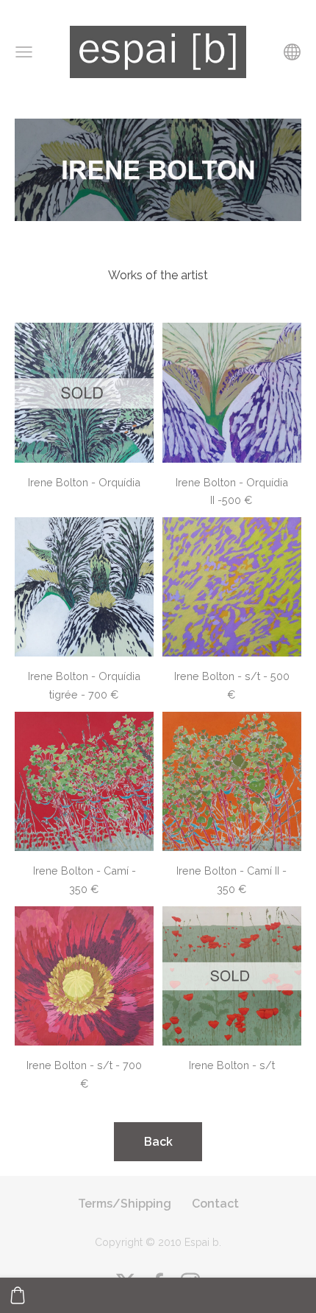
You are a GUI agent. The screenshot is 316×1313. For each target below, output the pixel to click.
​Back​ (158, 1142)
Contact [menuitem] (215, 1204)
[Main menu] (24, 52)
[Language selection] (292, 52)
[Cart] (17, 1295)
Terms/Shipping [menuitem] (124, 1204)
